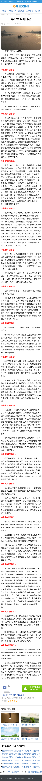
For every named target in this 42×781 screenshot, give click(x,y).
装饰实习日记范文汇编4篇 (11, 757)
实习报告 (27, 1)
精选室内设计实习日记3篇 (11, 751)
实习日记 (28, 14)
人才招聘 (29, 11)
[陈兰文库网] (21, 6)
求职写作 (12, 11)
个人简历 (4, 1)
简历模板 (19, 1)
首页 (4, 11)
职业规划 (35, 1)
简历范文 (12, 1)
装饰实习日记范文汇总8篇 (11, 754)
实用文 (37, 11)
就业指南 (21, 11)
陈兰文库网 (14, 778)
